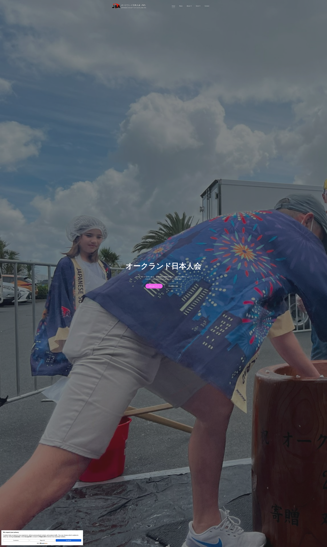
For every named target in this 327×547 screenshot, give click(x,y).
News (180, 6)
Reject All (42, 540)
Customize (16, 540)
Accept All (68, 540)
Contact (207, 6)
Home (173, 6)
